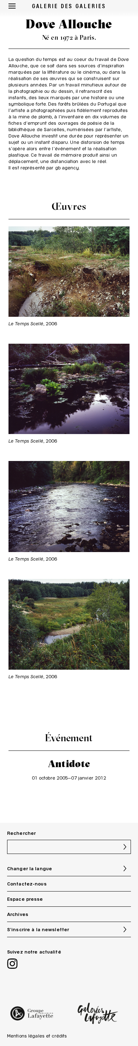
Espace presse (25, 899)
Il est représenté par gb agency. (44, 167)
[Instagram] (12, 964)
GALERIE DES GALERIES (69, 5)
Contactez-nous (27, 884)
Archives (17, 914)
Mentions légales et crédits (37, 1036)
